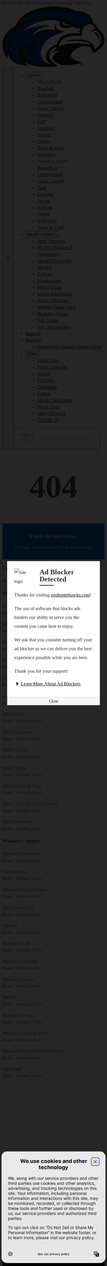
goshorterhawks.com (70, 594)
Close (53, 701)
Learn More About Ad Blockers (51, 683)
